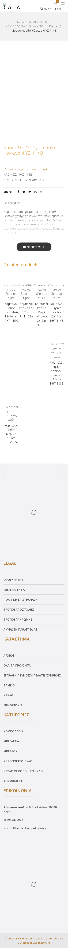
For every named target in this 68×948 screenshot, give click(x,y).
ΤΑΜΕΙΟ (9, 685)
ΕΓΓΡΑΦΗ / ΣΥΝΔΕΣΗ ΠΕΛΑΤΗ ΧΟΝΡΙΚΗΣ (32, 675)
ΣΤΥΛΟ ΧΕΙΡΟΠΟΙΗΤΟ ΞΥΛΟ (23, 771)
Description (12, 203)
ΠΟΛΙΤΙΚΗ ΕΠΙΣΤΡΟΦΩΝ (20, 600)
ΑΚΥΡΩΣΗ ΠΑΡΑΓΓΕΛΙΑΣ (20, 629)
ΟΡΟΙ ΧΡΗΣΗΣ (13, 580)
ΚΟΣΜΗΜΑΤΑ (13, 781)
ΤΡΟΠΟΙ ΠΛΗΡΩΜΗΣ (18, 619)
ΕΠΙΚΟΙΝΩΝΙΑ (12, 705)
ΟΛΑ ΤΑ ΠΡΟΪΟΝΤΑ (17, 665)
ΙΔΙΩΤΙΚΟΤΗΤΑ (14, 590)
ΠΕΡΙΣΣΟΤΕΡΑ (32, 247)
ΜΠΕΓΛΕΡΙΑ (11, 741)
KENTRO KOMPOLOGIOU (29, 938)
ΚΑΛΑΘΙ (8, 695)
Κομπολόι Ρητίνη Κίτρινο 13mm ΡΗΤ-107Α (11, 434)
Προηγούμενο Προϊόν (6, 473)
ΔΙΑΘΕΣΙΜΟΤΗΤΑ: (15, 180)
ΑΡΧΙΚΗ (8, 655)
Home (20, 22)
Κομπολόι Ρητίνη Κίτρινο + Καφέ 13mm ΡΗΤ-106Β (57, 373)
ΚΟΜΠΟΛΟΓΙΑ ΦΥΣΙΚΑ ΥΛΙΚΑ (25, 26)
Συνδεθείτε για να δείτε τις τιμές (27, 169)
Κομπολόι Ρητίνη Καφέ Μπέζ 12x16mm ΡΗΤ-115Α (11, 312)
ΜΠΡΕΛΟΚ (10, 751)
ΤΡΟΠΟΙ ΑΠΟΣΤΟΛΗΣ (18, 610)
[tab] (12, 203)
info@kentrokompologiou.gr (27, 828)
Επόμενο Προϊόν (61, 473)
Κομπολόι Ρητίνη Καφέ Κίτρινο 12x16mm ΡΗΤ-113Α (41, 314)
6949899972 (15, 820)
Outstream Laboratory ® (34, 942)
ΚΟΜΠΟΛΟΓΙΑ (38, 22)
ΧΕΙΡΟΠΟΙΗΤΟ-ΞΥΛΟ (17, 761)
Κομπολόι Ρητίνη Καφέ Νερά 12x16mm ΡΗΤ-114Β (57, 312)
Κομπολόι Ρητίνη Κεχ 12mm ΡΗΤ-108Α (26, 310)
